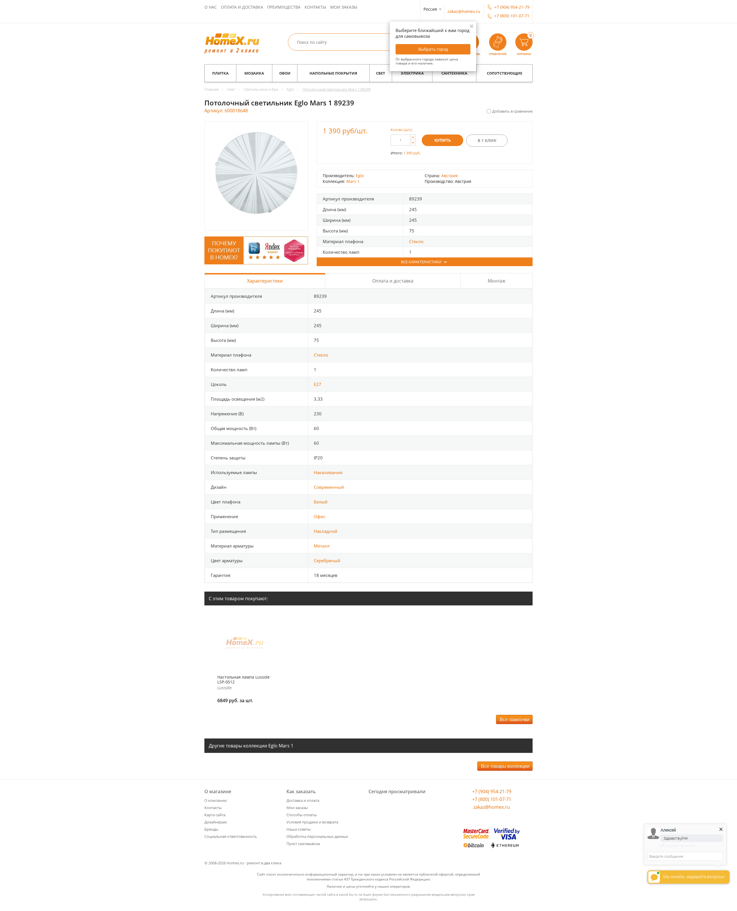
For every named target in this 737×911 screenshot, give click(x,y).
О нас (210, 7)
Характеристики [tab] (265, 281)
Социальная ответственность (230, 836)
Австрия (449, 175)
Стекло (416, 241)
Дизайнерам (215, 822)
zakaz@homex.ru (463, 11)
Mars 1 (353, 181)
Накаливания (328, 472)
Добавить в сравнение (512, 111)
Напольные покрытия (333, 73)
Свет (380, 73)
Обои (284, 73)
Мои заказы (343, 7)
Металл (322, 546)
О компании (215, 800)
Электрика (412, 73)
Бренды (211, 829)
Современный (329, 487)
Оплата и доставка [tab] (392, 281)
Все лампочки (514, 719)
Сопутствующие (504, 73)
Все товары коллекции (505, 766)
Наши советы (298, 829)
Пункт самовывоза (303, 843)
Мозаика (254, 73)
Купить (442, 140)
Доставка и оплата (302, 800)
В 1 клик (487, 140)
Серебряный (327, 560)
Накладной (325, 531)
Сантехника (454, 73)
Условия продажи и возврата (312, 822)
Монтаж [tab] (497, 281)
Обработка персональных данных (317, 836)
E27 (317, 384)
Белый (321, 502)
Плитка (220, 73)
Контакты (315, 7)
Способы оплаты (301, 814)
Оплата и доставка (242, 7)
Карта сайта (214, 814)
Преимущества (284, 7)
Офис (319, 516)
